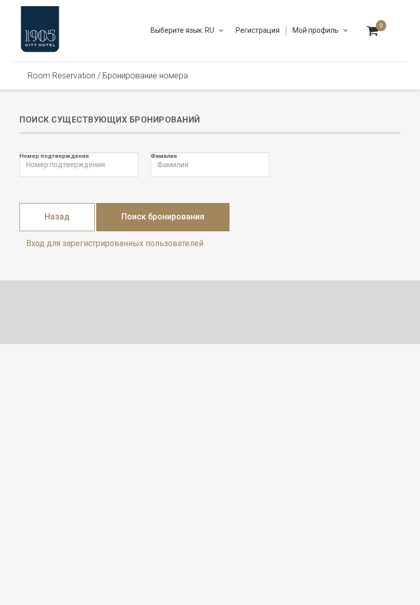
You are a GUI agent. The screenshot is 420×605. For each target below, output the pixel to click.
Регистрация (258, 30)
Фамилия (164, 156)
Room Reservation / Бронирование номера (108, 75)
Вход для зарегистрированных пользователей (114, 243)
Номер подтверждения (54, 156)
